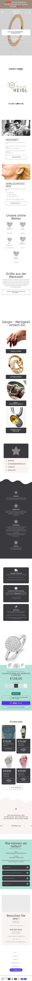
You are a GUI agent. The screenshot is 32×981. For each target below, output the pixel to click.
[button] (2, 12)
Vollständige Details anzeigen (16, 707)
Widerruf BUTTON (15, 966)
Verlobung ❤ (16, 157)
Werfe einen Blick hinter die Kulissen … (16, 292)
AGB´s (15, 952)
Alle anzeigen (16, 787)
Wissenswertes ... (16, 203)
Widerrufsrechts (18, 593)
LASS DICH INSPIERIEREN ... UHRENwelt (16, 39)
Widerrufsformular (15, 963)
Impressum (15, 959)
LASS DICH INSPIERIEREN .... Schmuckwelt (16, 32)
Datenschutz (15, 956)
